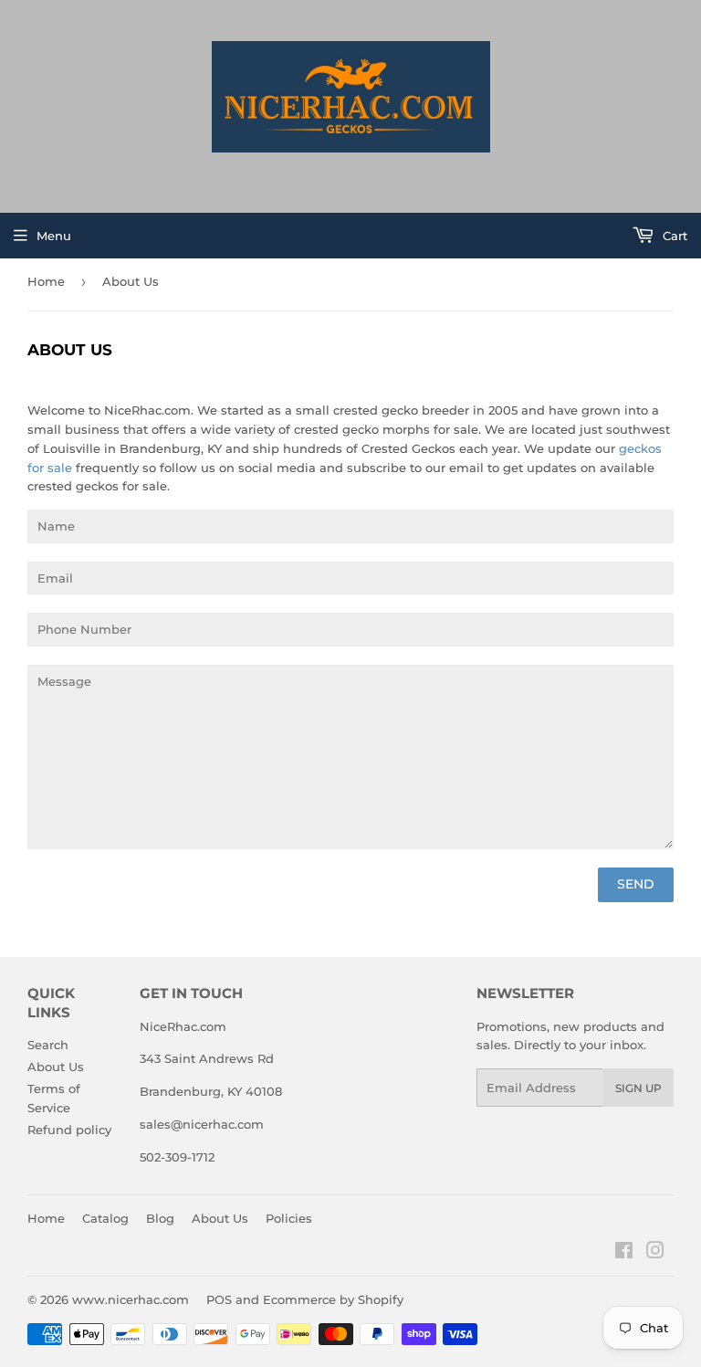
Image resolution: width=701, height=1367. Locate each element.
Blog (160, 1218)
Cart (673, 235)
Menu (54, 235)
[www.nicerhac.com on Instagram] (655, 1253)
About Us (55, 1066)
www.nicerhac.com (130, 1299)
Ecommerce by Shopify (333, 1299)
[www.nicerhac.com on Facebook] (623, 1253)
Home (46, 281)
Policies (289, 1218)
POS (219, 1299)
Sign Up (638, 1088)
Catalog (105, 1218)
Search (47, 1044)
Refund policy (69, 1129)
